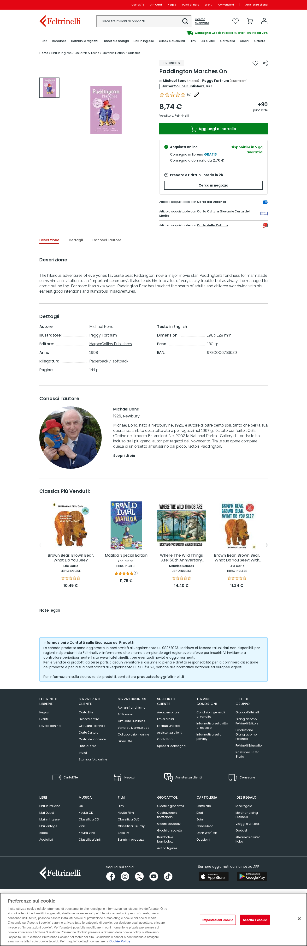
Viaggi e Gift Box (248, 824)
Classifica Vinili (90, 840)
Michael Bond (175, 80)
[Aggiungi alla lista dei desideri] (255, 63)
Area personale (168, 712)
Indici (83, 753)
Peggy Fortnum (215, 80)
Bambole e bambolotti (165, 839)
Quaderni (203, 840)
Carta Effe (86, 712)
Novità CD (86, 813)
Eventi (209, 4)
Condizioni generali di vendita (210, 714)
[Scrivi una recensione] (197, 94)
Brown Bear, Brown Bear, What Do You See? (71, 558)
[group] (211, 33)
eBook (43, 833)
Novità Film (126, 813)
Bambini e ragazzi (131, 840)
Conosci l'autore (106, 240)
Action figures (167, 848)
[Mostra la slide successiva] (267, 545)
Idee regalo (244, 806)
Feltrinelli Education (250, 745)
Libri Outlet (46, 813)
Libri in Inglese (49, 819)
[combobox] (143, 21)
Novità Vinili (87, 833)
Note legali (49, 610)
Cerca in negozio (213, 185)
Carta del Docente (211, 202)
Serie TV (123, 833)
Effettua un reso (168, 726)
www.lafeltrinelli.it (115, 657)
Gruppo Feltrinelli (248, 712)
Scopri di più (124, 455)
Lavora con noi (50, 726)
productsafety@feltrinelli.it (160, 676)
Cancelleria (204, 826)
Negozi (172, 4)
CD (81, 806)
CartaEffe (137, 4)
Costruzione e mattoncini (167, 815)
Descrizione (49, 240)
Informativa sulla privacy (209, 736)
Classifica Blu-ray (131, 826)
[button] (185, 21)
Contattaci (165, 739)
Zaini (200, 819)
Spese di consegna (171, 746)
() (189, 95)
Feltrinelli (182, 116)
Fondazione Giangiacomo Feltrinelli (246, 734)
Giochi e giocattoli (170, 806)
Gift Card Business (131, 721)
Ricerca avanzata (202, 21)
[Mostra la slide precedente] (40, 545)
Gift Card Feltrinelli (92, 726)
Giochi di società (169, 830)
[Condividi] (265, 63)
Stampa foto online (93, 759)
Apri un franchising (132, 707)
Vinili (82, 826)
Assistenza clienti (256, 4)
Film (121, 806)
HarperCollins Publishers (183, 86)
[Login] (264, 21)
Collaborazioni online (133, 734)
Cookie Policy (119, 941)
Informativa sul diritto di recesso (212, 725)
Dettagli (76, 240)
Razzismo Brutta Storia (248, 754)
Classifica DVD (128, 819)
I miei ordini (165, 719)
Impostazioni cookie (217, 919)
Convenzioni (226, 4)
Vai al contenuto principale (59, 4)
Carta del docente (92, 739)
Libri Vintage (48, 826)
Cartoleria (203, 806)
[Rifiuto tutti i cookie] (299, 919)
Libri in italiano (49, 806)
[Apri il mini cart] (250, 21)
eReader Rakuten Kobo (248, 839)
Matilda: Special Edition (126, 555)
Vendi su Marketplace (133, 728)
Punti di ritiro (190, 4)
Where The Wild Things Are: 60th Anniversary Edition (181, 558)
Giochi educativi (169, 824)
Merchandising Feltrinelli (247, 815)
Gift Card (156, 4)
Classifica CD (89, 819)
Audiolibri (46, 840)
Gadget (241, 830)
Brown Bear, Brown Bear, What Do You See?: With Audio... (237, 558)
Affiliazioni (125, 714)
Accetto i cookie (255, 919)
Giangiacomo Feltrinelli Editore (247, 721)
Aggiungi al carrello (217, 128)
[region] (153, 919)
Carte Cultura (89, 732)
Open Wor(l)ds (207, 833)
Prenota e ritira (89, 719)
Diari (199, 813)
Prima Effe (125, 741)
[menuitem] (44, 41)
